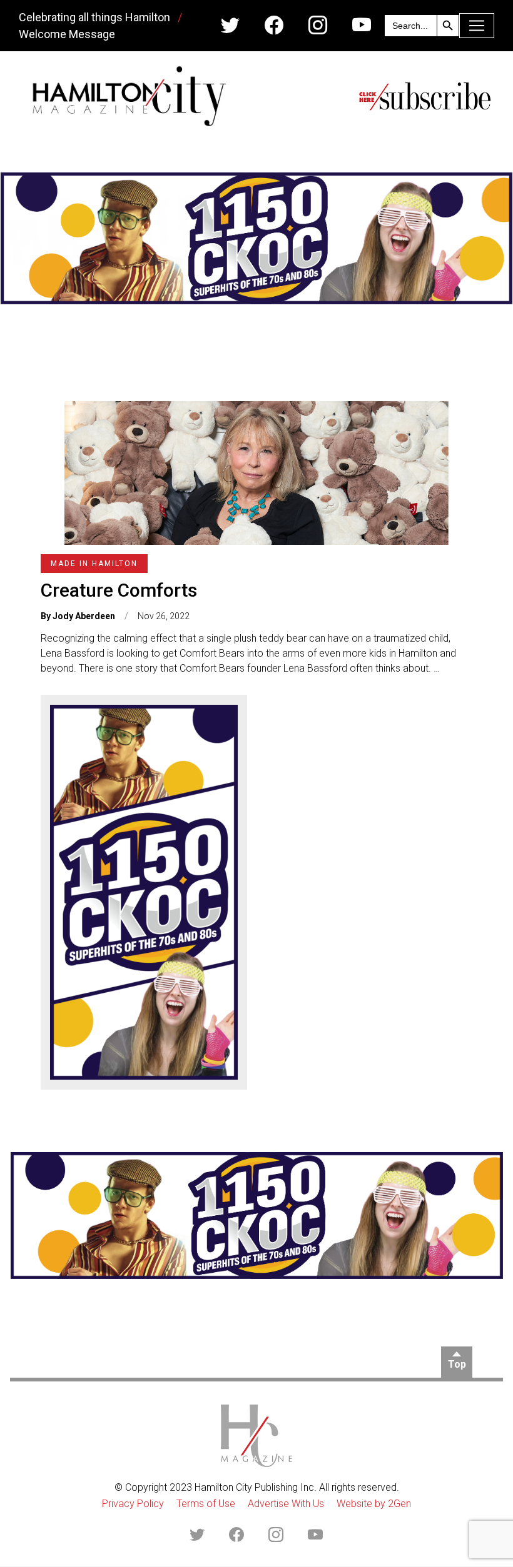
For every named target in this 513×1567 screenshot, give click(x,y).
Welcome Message (67, 34)
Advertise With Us (286, 1504)
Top (457, 1364)
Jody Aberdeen (84, 616)
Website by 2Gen (374, 1504)
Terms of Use (205, 1504)
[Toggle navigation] (476, 25)
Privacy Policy (133, 1504)
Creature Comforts (119, 590)
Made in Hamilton (94, 563)
